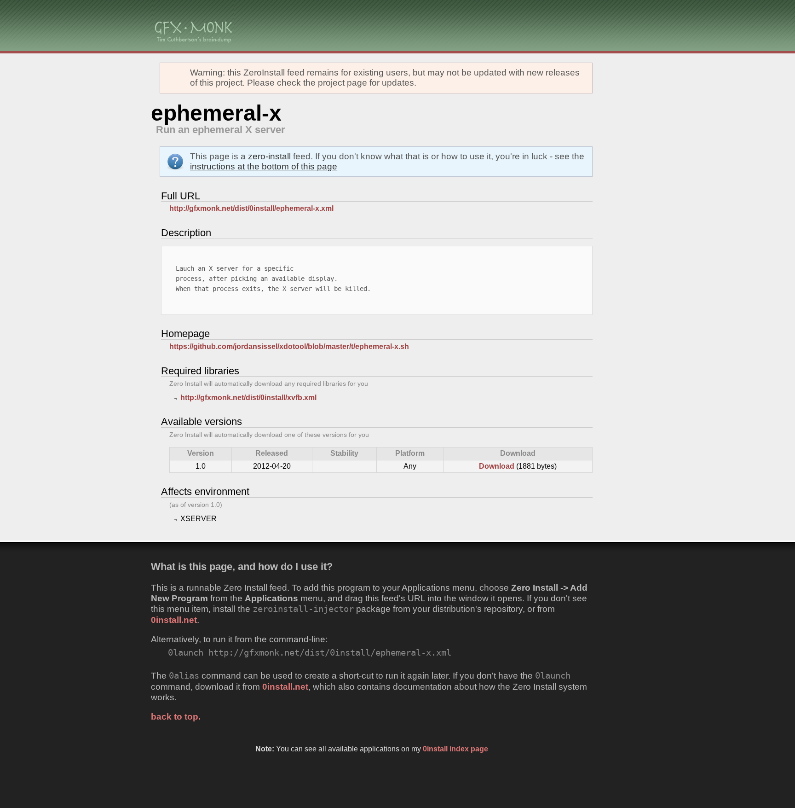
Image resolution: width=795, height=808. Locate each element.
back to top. (176, 716)
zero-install (269, 156)
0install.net (174, 620)
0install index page (455, 749)
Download (496, 466)
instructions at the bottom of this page (263, 166)
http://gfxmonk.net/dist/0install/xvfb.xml (248, 397)
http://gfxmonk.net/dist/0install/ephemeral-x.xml (251, 208)
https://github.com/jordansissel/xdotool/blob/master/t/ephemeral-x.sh (289, 346)
